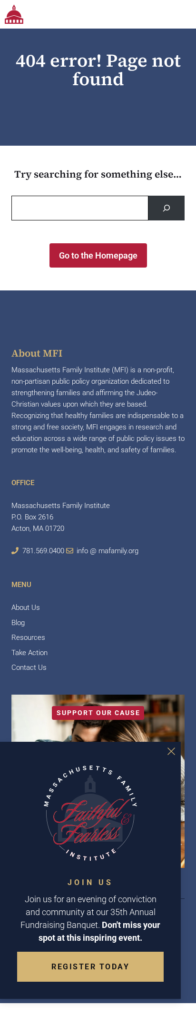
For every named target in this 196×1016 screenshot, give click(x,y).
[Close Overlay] (171, 751)
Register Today (90, 966)
